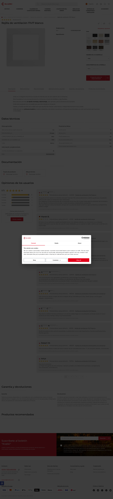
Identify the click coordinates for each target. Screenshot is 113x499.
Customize (55, 260)
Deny (34, 260)
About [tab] (79, 243)
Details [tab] (56, 243)
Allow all (78, 260)
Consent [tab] (33, 243)
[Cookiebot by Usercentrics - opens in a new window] (82, 238)
